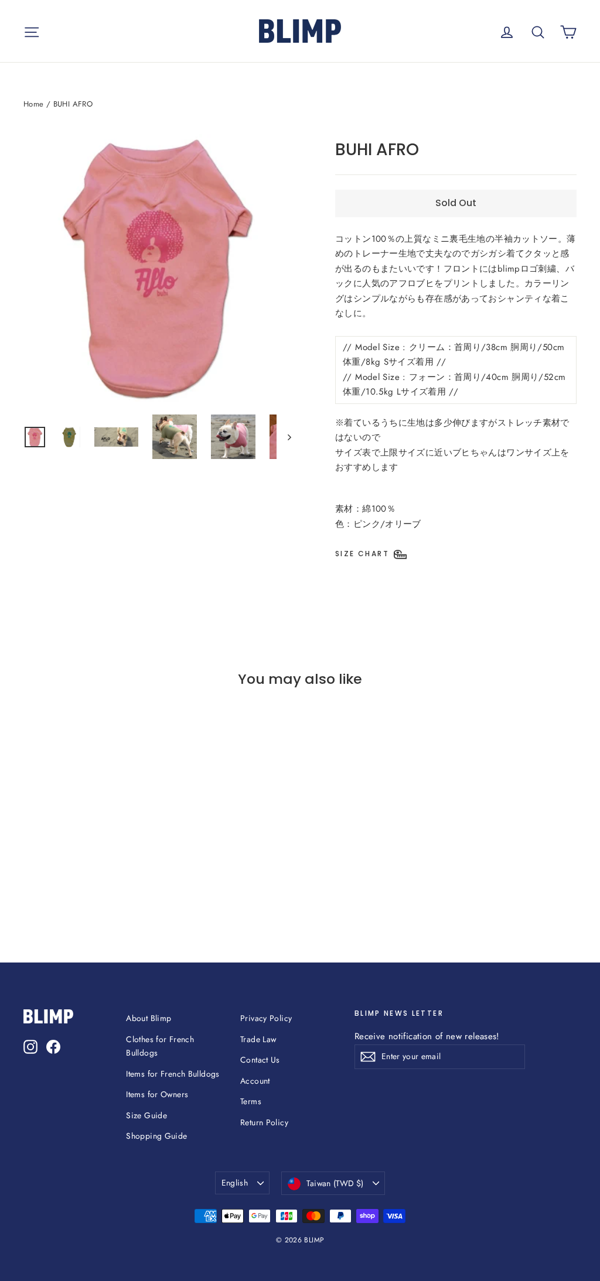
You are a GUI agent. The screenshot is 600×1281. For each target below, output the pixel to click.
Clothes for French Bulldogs (160, 1046)
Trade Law (258, 1039)
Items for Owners (157, 1094)
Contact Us (260, 1060)
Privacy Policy (266, 1018)
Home (33, 103)
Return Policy (264, 1122)
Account (255, 1081)
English (234, 1182)
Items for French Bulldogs (172, 1074)
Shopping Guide (156, 1136)
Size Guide (146, 1115)
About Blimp (148, 1018)
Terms (250, 1101)
